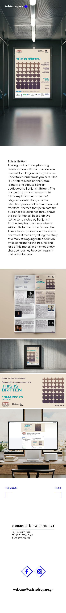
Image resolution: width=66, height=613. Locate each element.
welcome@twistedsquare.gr (33, 589)
